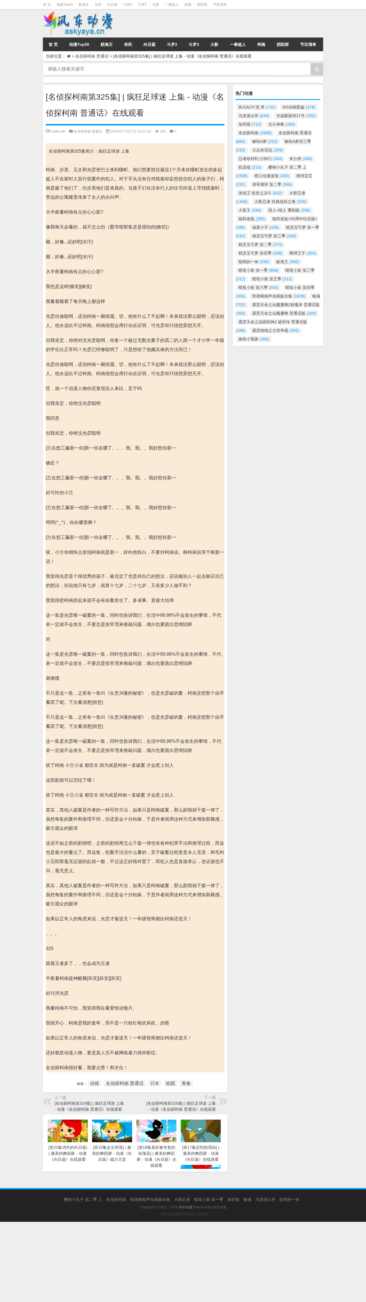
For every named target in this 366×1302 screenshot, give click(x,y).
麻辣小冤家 (253, 339)
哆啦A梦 (265, 141)
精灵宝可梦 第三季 (274, 236)
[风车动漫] (86, 23)
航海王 (84, 5)
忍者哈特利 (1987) (260, 158)
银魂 (247, 1199)
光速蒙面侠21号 (296, 115)
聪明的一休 (253, 261)
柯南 (187, 5)
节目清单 (220, 5)
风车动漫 (219, 1207)
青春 (186, 1083)
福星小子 (265, 227)
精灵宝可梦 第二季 (260, 244)
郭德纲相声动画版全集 (278, 296)
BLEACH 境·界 (257, 107)
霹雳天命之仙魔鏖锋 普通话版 (284, 313)
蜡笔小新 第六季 (258, 287)
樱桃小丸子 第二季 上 (83, 1199)
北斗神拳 (281, 124)
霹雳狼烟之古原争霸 (275, 330)
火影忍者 (182, 1199)
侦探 (94, 1083)
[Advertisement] (171, 1262)
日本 (154, 1083)
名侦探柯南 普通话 (91, 56)
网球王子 (302, 253)
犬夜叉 (249, 210)
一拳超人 (172, 5)
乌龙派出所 (253, 115)
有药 (98, 5)
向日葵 (112, 5)
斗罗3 (142, 5)
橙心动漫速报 (271, 176)
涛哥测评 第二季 (272, 184)
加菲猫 (249, 124)
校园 (170, 1083)
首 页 (47, 5)
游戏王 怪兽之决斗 (260, 193)
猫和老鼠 (251, 218)
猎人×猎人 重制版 (289, 210)
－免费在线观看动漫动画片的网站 (183, 1214)
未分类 (300, 158)
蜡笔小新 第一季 (258, 270)
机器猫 (249, 167)
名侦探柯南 (255, 133)
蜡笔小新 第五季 (272, 279)
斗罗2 (127, 5)
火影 (155, 5)
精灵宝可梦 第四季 (260, 253)
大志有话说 (267, 150)
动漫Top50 (64, 5)
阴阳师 (202, 5)
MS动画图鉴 (299, 107)
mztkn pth (58, 131)
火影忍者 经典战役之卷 (280, 201)
